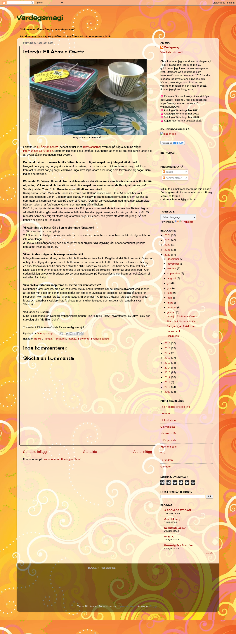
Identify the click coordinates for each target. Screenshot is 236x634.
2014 (167, 367)
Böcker (38, 338)
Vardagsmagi (40, 17)
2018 (167, 348)
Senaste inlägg (35, 452)
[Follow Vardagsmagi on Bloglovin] (172, 144)
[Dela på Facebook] (78, 333)
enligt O (169, 536)
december (173, 259)
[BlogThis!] (71, 333)
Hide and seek (168, 446)
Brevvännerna (91, 146)
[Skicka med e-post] (68, 333)
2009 (167, 391)
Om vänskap (167, 426)
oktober (172, 268)
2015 (167, 362)
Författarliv (60, 338)
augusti (172, 278)
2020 (167, 254)
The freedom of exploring (175, 406)
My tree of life (168, 433)
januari (171, 312)
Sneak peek (174, 331)
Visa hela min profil (171, 52)
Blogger (153, 606)
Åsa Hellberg (172, 519)
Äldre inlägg (142, 452)
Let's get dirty (168, 440)
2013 (167, 372)
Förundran (166, 460)
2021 (167, 250)
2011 (167, 382)
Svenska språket (100, 338)
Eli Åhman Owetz (47, 146)
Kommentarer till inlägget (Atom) (62, 459)
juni (169, 288)
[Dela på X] (75, 333)
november (173, 263)
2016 (167, 358)
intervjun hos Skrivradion (38, 150)
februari (172, 307)
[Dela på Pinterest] (82, 333)
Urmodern (166, 413)
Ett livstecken (168, 420)
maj (169, 293)
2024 (167, 235)
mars (170, 302)
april (170, 297)
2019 (167, 343)
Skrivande (83, 338)
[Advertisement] (50, 490)
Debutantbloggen (175, 528)
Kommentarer (173, 178)
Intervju (72, 338)
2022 (167, 245)
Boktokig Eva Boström (178, 545)
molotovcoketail (127, 606)
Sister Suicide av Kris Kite (181, 321)
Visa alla (209, 553)
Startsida (90, 452)
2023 (167, 240)
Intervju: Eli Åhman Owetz (182, 316)
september (174, 273)
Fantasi (48, 338)
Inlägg (169, 171)
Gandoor (165, 466)
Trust (163, 453)
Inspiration (173, 336)
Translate (187, 221)
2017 (167, 353)
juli (169, 283)
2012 (167, 377)
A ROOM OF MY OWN (177, 510)
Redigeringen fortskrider (181, 326)
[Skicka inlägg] (61, 333)
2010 (167, 387)
